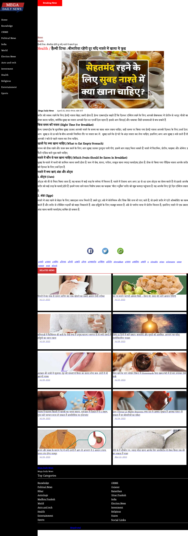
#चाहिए (55, 262)
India (4, 44)
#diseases (170, 262)
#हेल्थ (83, 262)
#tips (161, 262)
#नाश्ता (48, 262)
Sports (4, 93)
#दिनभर (63, 262)
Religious (6, 81)
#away (41, 266)
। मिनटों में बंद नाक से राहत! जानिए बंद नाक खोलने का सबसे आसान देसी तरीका (133, 9)
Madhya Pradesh (46, 499)
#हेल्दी (70, 262)
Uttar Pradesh (118, 495)
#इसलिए (135, 262)
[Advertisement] (113, 30)
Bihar (40, 491)
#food (54, 266)
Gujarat (115, 487)
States (114, 516)
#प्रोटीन (109, 262)
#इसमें (143, 262)
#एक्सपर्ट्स (92, 262)
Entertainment (9, 87)
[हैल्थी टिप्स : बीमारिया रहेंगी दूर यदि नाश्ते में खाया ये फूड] (90, 251)
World (4, 50)
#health (154, 262)
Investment (7, 69)
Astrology (43, 495)
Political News (8, 38)
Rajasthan (116, 491)
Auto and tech (8, 63)
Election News (8, 57)
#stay (179, 262)
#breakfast (118, 262)
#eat (48, 266)
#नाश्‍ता (127, 262)
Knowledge (7, 26)
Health (4, 75)
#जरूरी (77, 262)
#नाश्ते (40, 262)
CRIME (4, 32)
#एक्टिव (101, 262)
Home (4, 20)
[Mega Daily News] (12, 15)
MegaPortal (75, 528)
